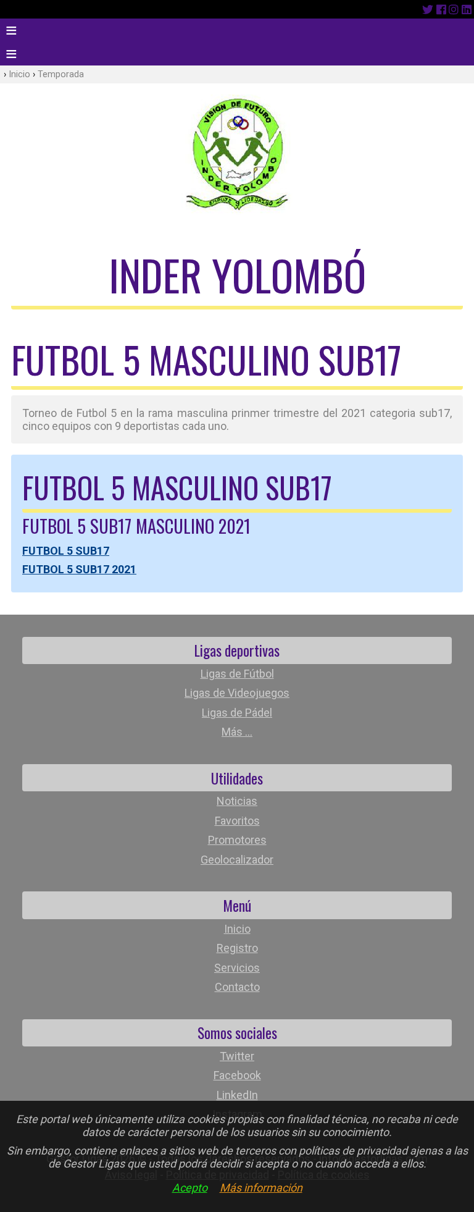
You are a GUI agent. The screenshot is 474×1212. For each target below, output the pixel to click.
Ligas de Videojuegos (237, 692)
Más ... (237, 731)
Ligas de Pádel (237, 712)
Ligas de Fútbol (237, 673)
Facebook (237, 1075)
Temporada (61, 74)
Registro (237, 947)
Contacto (237, 986)
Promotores (237, 839)
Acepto (189, 1187)
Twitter (237, 1056)
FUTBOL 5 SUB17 (65, 550)
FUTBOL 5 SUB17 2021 (79, 569)
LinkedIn (237, 1094)
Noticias (237, 800)
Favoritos (237, 820)
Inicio (19, 74)
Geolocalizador (237, 859)
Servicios (237, 967)
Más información (261, 1187)
